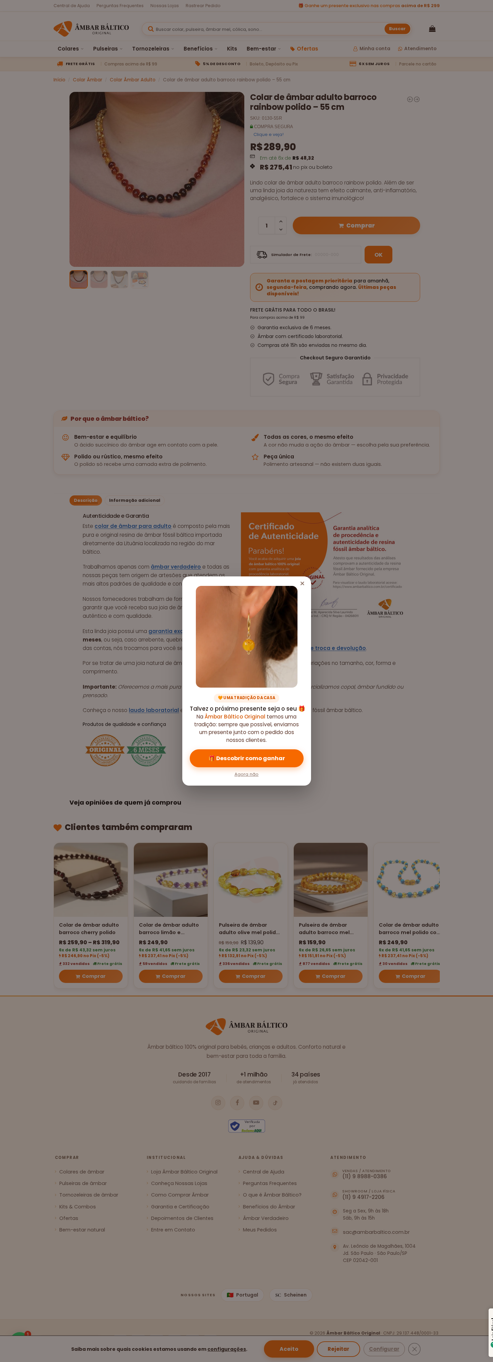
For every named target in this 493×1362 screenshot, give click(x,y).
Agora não (246, 774)
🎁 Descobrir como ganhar (246, 758)
